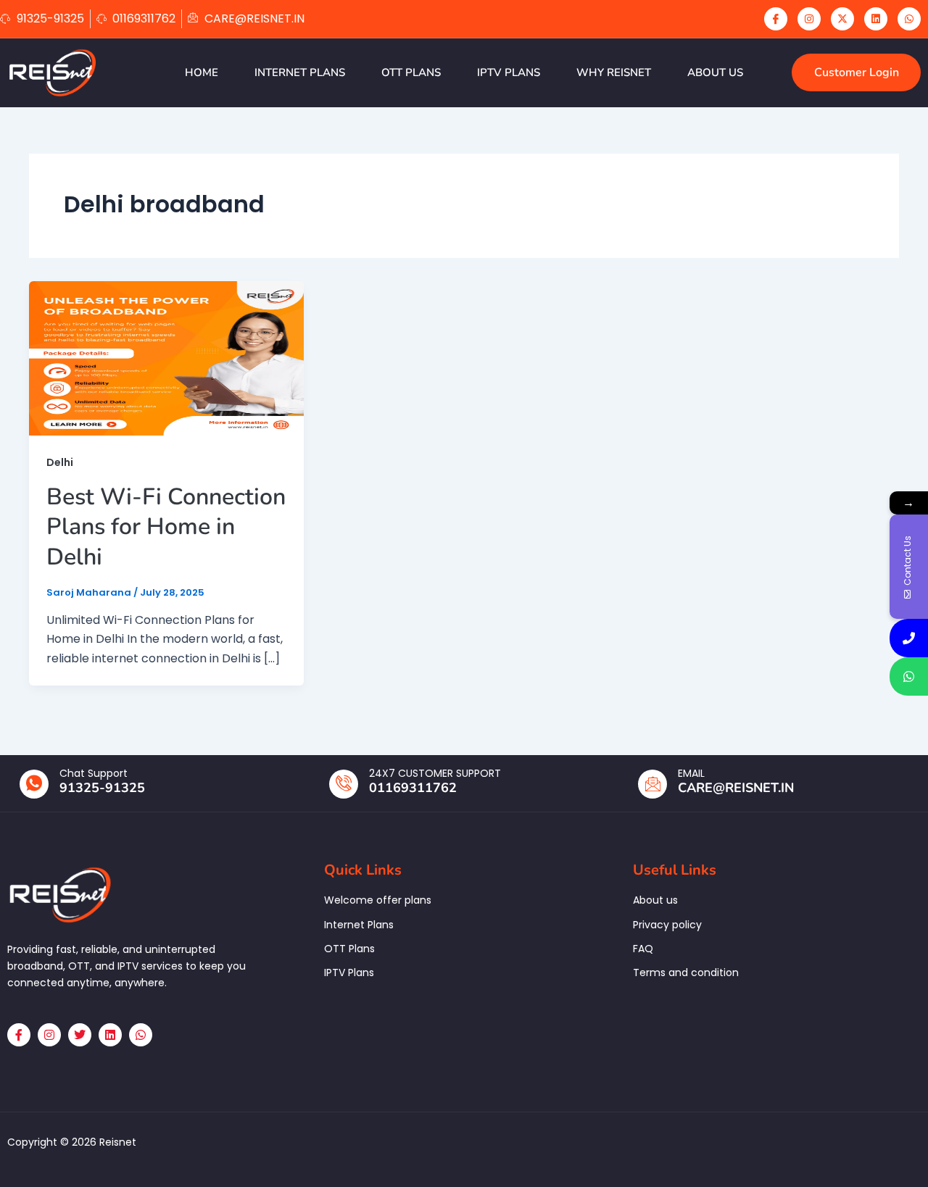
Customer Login (856, 72)
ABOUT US (715, 72)
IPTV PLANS (508, 72)
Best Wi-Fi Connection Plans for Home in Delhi (166, 526)
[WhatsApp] (909, 18)
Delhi (59, 462)
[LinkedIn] (875, 18)
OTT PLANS (411, 72)
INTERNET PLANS (299, 72)
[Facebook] (775, 18)
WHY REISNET (613, 72)
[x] (842, 18)
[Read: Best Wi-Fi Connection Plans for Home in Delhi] (166, 357)
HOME (201, 72)
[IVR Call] (909, 638)
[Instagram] (809, 18)
